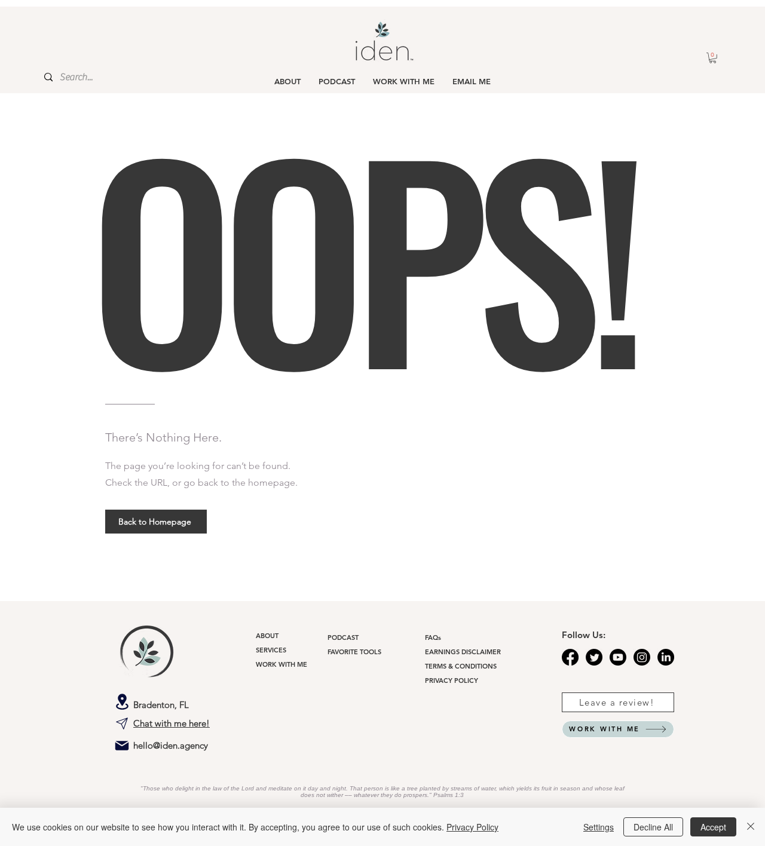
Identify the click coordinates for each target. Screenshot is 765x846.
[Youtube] (618, 657)
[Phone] (122, 723)
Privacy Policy (472, 827)
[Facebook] (570, 657)
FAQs (433, 637)
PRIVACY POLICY (451, 680)
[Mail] (122, 745)
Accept (713, 827)
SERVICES (271, 650)
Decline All (653, 827)
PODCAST (343, 637)
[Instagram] (642, 657)
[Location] (122, 701)
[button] (712, 58)
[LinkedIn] (665, 657)
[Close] (750, 826)
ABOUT (267, 636)
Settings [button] (598, 827)
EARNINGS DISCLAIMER (463, 652)
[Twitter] (594, 657)
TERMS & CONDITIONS (461, 666)
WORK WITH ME (281, 664)
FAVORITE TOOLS (354, 652)
